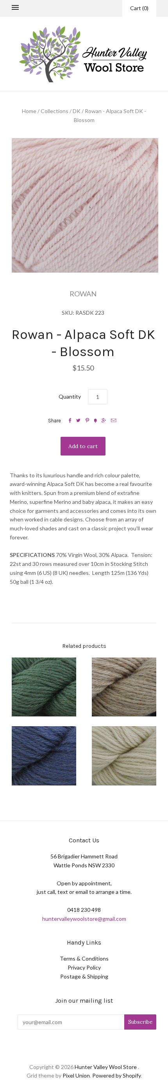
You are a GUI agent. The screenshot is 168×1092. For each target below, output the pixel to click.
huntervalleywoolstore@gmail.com (84, 918)
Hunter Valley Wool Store (106, 1067)
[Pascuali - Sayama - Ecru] (124, 755)
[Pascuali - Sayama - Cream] (124, 687)
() (139, 8)
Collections (54, 111)
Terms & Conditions (84, 958)
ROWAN (83, 293)
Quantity (70, 396)
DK (76, 111)
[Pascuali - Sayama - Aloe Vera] (44, 687)
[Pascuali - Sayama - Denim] (44, 755)
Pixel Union (76, 1075)
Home (29, 111)
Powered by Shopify (116, 1075)
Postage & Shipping (84, 976)
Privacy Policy (84, 967)
